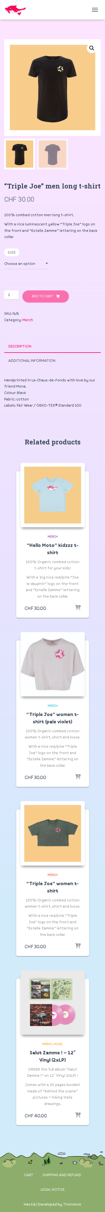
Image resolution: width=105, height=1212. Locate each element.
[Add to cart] (78, 1115)
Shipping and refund (62, 1174)
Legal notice (53, 1189)
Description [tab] (19, 346)
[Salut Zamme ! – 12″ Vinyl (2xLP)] (52, 1002)
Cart (28, 1174)
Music (58, 1044)
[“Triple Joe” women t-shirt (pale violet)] (52, 664)
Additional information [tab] (31, 360)
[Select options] (78, 608)
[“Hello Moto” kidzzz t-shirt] (52, 495)
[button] (92, 48)
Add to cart (42, 296)
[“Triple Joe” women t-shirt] (52, 833)
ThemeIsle (72, 1204)
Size (12, 252)
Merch (27, 319)
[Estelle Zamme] (17, 10)
